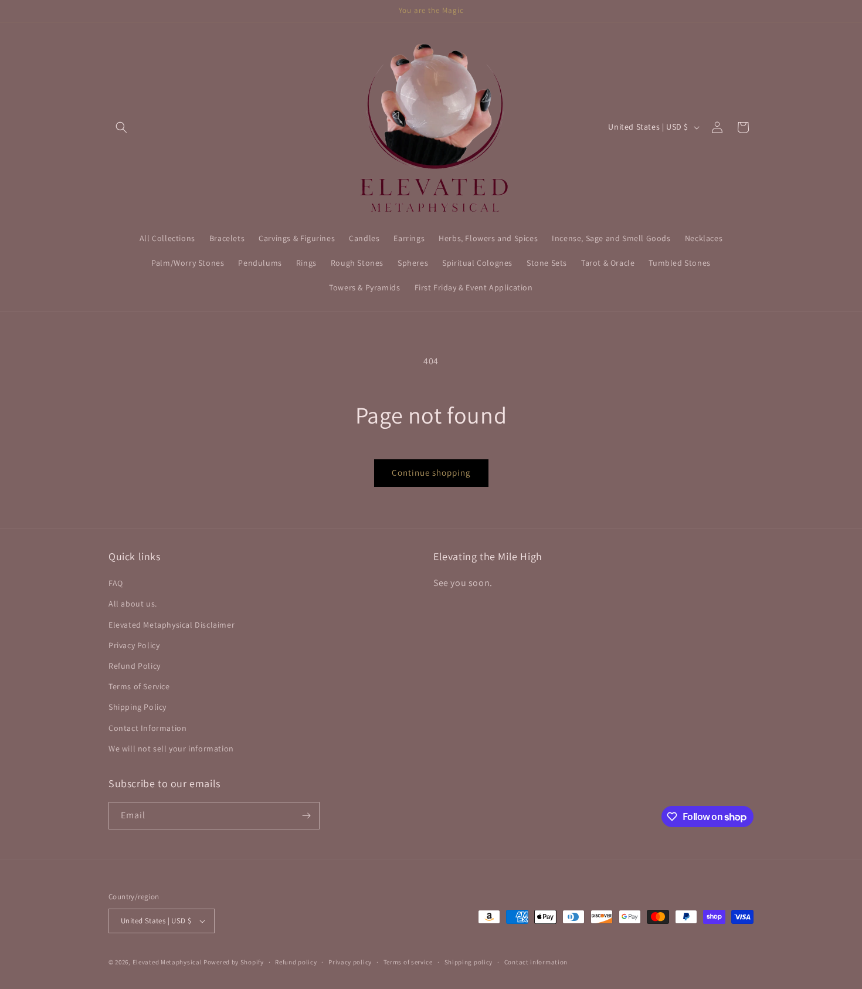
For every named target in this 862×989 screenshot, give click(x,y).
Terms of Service (139, 686)
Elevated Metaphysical (168, 962)
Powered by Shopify (233, 962)
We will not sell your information (171, 748)
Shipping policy (468, 962)
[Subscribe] (306, 815)
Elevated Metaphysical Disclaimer (171, 624)
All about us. (132, 603)
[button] (121, 127)
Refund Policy (134, 666)
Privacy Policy (133, 645)
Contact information (536, 962)
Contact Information (147, 728)
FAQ (115, 583)
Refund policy (296, 962)
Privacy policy (350, 962)
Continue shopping (431, 472)
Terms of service (408, 962)
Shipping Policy (137, 707)
